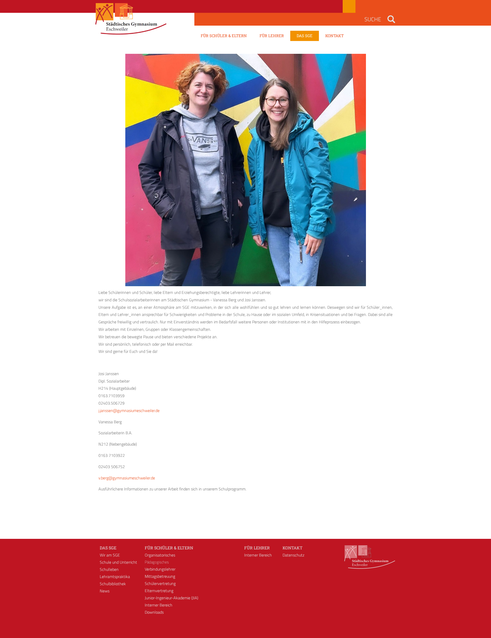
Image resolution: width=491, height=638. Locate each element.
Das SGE (108, 547)
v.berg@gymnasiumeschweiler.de (126, 478)
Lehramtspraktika (115, 576)
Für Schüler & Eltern (169, 547)
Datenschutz (293, 555)
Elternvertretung (159, 591)
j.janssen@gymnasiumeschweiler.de (129, 410)
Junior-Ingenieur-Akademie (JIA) (171, 598)
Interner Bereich (158, 605)
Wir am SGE (110, 555)
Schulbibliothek (113, 584)
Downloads (154, 612)
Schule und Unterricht (118, 562)
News (104, 591)
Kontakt (293, 547)
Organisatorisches (160, 555)
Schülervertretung (160, 583)
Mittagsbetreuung (160, 576)
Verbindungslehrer (160, 569)
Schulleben (109, 569)
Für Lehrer (257, 547)
